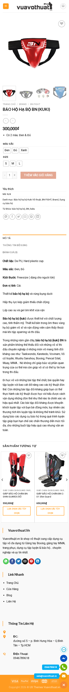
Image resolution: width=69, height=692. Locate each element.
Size (5, 157)
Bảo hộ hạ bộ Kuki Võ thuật (27, 199)
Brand (23, 104)
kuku (32, 208)
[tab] (34, 238)
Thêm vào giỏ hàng (38, 175)
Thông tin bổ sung (15, 245)
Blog (9, 595)
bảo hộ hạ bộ (18, 208)
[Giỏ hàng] (63, 6)
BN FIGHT (35, 104)
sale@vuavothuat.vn (46, 676)
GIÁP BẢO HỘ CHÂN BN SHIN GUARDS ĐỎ (15, 495)
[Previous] (8, 51)
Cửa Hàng (12, 589)
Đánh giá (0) (10, 252)
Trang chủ (9, 104)
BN (27, 208)
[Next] (61, 51)
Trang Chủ (12, 583)
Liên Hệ (11, 601)
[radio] (7, 150)
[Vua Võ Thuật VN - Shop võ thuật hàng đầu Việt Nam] (34, 6)
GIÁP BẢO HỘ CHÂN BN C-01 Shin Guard (50, 495)
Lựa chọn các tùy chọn (16, 511)
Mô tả (6, 238)
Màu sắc (8, 144)
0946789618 (50, 667)
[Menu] (6, 6)
